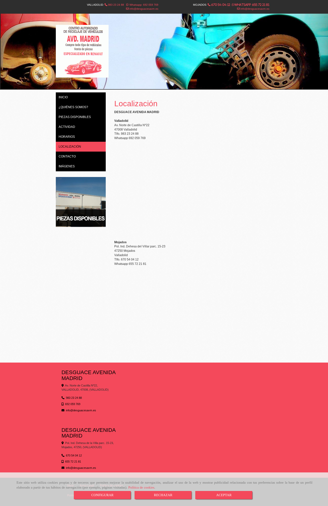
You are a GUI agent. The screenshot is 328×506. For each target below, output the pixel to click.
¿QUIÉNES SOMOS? (73, 107)
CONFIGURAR (102, 495)
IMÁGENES (67, 166)
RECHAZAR (163, 495)
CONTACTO (67, 156)
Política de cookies (141, 487)
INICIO (63, 97)
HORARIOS (67, 136)
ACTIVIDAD (67, 126)
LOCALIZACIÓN (70, 146)
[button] (24, 52)
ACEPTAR (224, 495)
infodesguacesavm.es (143, 8)
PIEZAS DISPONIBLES (75, 117)
